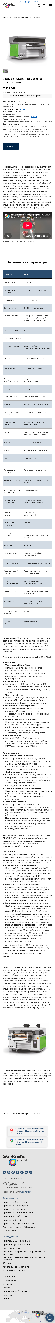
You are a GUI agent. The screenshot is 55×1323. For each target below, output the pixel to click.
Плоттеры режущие (12, 1248)
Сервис (6, 1288)
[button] (39, 5)
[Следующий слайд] (48, 49)
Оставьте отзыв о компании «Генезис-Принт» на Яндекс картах (29, 1131)
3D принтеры (9, 1263)
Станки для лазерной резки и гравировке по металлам (24, 1258)
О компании (9, 1277)
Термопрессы (9, 1230)
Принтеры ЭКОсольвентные (16, 1241)
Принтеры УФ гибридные (15, 1216)
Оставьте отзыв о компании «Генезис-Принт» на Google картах (29, 1142)
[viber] (8, 1172)
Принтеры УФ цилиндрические (18, 1213)
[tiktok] (22, 1172)
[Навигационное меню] (50, 5)
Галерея (7, 1298)
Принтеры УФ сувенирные (15, 1206)
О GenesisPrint (10, 1281)
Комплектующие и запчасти (16, 1267)
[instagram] (17, 1172)
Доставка (7, 1295)
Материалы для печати (14, 1270)
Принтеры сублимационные (16, 1244)
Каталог (6, 17)
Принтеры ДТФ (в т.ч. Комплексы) (19, 1223)
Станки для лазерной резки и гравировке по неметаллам (24, 1252)
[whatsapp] (13, 1172)
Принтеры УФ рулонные (14, 1209)
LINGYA (22, 109)
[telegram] (4, 1172)
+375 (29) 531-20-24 (29, 2)
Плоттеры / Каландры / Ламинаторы (20, 1227)
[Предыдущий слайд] (7, 49)
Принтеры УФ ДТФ (12, 1220)
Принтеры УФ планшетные (16, 1202)
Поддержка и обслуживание (17, 1291)
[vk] (30, 1172)
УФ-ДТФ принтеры (21, 17)
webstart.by (25, 1192)
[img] (11, 1141)
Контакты (7, 1284)
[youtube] (26, 1172)
